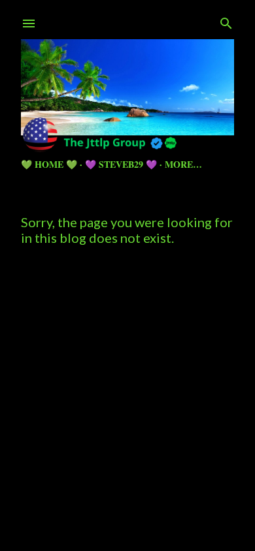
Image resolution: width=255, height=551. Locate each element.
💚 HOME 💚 (49, 164)
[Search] (226, 20)
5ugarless (159, 492)
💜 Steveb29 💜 (121, 164)
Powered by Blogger (138, 467)
